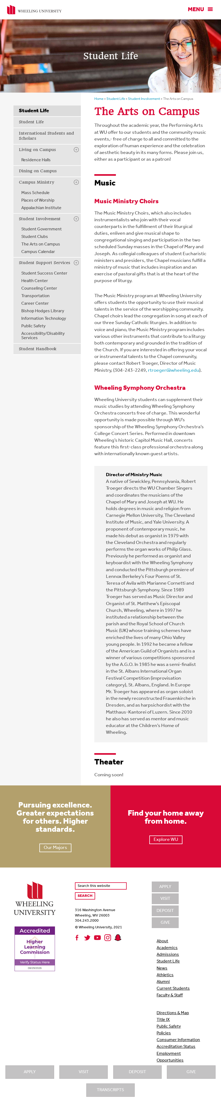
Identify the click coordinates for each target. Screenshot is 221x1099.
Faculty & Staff (170, 995)
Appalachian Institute (41, 208)
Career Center (35, 303)
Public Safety (33, 326)
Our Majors (55, 847)
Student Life (31, 122)
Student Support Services (44, 262)
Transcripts (110, 1090)
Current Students (173, 988)
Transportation (35, 296)
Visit (84, 1072)
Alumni (163, 982)
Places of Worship (37, 200)
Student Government (41, 229)
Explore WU (166, 839)
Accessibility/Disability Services (43, 336)
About (162, 941)
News (162, 968)
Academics (167, 948)
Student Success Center (44, 273)
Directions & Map (173, 1013)
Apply (30, 1072)
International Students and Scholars (46, 136)
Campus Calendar (38, 252)
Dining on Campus (38, 170)
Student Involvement (40, 218)
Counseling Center (39, 288)
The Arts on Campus (40, 244)
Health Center (34, 281)
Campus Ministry (36, 182)
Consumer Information (178, 1040)
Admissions (168, 955)
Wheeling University (34, 9)
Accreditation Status (176, 1047)
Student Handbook (37, 348)
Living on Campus (37, 149)
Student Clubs (34, 237)
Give (191, 1072)
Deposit (137, 1072)
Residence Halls (36, 160)
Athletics (165, 975)
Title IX (163, 1020)
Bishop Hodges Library (42, 311)
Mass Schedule (35, 193)
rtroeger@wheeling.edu (173, 370)
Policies (164, 1033)
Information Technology (43, 319)
